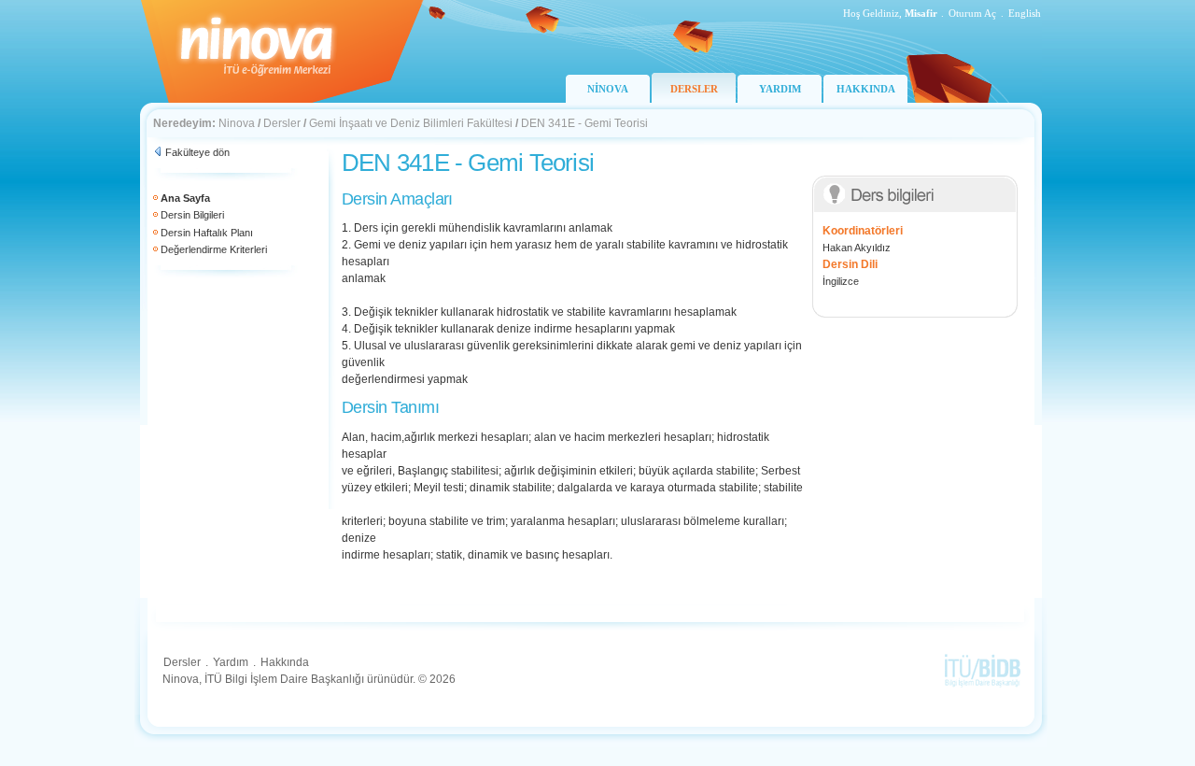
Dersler (282, 123)
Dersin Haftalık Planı (207, 232)
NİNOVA (607, 88)
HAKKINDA (865, 88)
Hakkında (284, 662)
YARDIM (780, 88)
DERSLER (694, 88)
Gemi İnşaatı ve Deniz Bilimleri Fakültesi (411, 123)
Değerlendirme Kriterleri (214, 249)
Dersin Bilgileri (192, 214)
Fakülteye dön (197, 152)
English (1024, 13)
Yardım (230, 662)
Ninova (236, 123)
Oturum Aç (972, 13)
